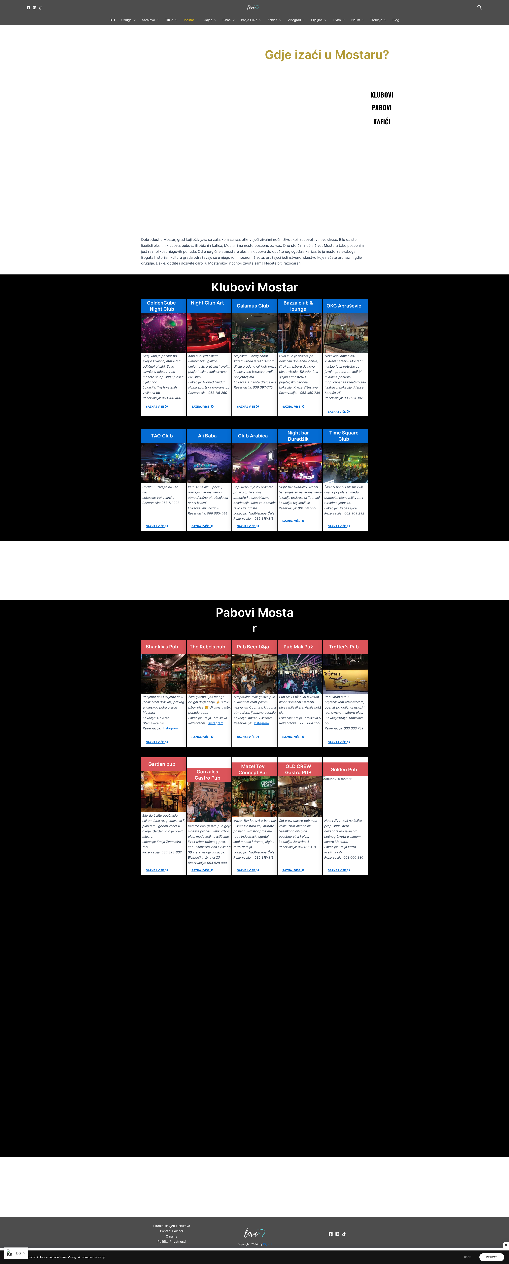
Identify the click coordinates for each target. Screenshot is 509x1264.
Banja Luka (249, 20)
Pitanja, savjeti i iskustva (171, 1226)
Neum (355, 20)
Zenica (272, 20)
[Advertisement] (254, 198)
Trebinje (376, 20)
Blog (395, 20)
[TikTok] (40, 8)
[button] (479, 7)
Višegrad (294, 20)
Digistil (267, 1244)
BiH (112, 20)
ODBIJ (468, 1257)
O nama (171, 1236)
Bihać (226, 20)
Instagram (170, 728)
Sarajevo (148, 20)
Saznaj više (155, 406)
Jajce (208, 20)
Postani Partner (171, 1231)
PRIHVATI (491, 1257)
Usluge (126, 20)
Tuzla (169, 20)
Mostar (189, 20)
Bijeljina (316, 20)
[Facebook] (28, 8)
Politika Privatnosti (171, 1242)
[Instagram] (34, 8)
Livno (337, 20)
